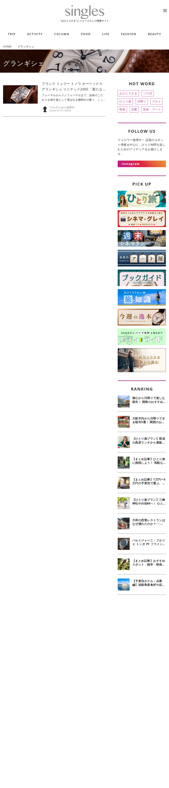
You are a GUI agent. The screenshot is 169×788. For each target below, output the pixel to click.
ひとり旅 (125, 101)
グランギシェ (24, 63)
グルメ (156, 101)
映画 (122, 109)
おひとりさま (128, 93)
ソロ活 (147, 93)
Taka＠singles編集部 (62, 107)
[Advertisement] (142, 623)
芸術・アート (152, 109)
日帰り (141, 101)
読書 (134, 109)
